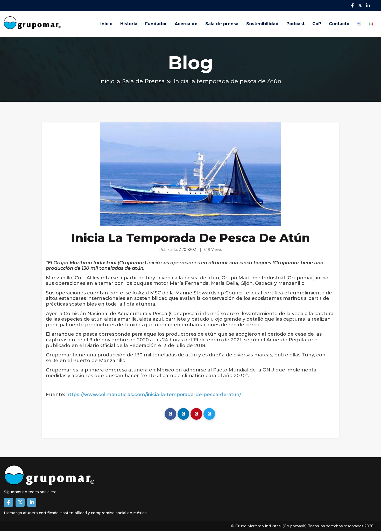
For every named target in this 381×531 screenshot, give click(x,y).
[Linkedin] (183, 414)
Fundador (156, 23)
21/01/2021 (188, 249)
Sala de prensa (221, 23)
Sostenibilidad (262, 23)
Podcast (295, 23)
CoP (316, 23)
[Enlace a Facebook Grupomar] (8, 502)
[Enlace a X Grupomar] (20, 502)
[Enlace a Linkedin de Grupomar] (31, 502)
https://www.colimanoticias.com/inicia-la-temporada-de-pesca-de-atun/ (153, 394)
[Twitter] (209, 414)
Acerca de (186, 23)
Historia (128, 23)
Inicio (106, 23)
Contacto (339, 23)
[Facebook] (170, 414)
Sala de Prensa (143, 81)
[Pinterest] (196, 414)
